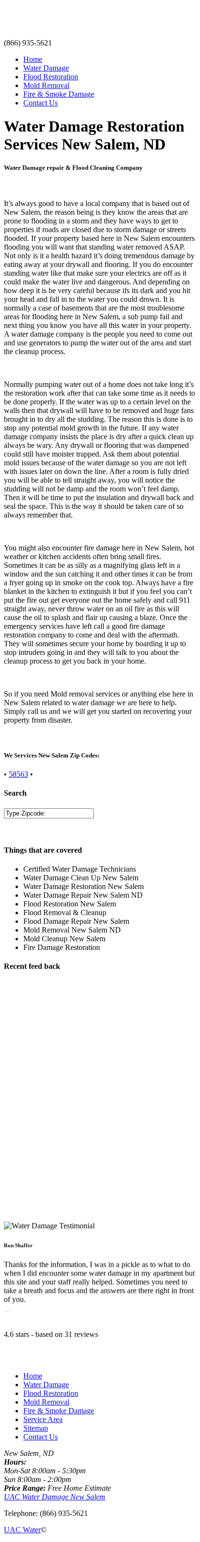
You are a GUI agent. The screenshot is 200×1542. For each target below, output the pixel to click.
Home (32, 59)
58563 (18, 774)
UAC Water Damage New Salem (54, 1497)
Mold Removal (46, 85)
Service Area (43, 1419)
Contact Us (40, 103)
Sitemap (35, 1428)
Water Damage (46, 68)
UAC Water (22, 1530)
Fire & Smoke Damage (58, 94)
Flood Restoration (50, 77)
